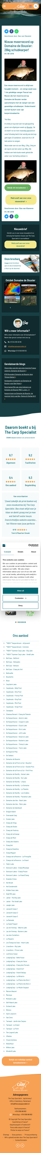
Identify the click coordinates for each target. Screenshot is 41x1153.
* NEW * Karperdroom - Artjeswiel (18, 643)
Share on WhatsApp (16, 31)
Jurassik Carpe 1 (12, 909)
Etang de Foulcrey (12, 830)
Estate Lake (10, 819)
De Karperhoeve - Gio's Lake (16, 729)
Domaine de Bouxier (13, 759)
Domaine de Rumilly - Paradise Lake (18, 796)
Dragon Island (11, 811)
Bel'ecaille (9, 673)
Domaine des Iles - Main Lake (16, 804)
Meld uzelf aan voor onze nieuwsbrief (21, 200)
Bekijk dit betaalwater (16, 187)
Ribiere (8, 1010)
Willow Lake (10, 1047)
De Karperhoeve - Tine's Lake (16, 748)
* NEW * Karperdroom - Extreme (17, 647)
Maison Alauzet (11, 991)
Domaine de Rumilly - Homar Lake (17, 774)
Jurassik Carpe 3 (12, 916)
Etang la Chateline (12, 849)
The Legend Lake (12, 1032)
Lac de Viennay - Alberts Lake (16, 927)
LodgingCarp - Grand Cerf (15, 969)
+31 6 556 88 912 (20, 1111)
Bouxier (29, 127)
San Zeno (9, 1017)
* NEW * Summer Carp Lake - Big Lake (19, 650)
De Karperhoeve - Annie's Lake (16, 718)
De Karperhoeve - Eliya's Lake (16, 725)
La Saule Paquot (11, 924)
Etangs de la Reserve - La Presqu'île (18, 856)
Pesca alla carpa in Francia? (20, 1127)
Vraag (6, 263)
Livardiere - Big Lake (13, 946)
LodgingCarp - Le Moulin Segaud (17, 987)
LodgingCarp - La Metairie (15, 976)
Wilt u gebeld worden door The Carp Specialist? (21, 1137)
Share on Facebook (11, 31)
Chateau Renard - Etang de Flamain (18, 714)
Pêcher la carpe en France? (20, 1130)
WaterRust (10, 1044)
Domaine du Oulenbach (14, 808)
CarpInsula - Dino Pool (13, 692)
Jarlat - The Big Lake (13, 898)
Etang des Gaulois (12, 841)
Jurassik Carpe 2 (12, 913)
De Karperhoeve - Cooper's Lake (17, 722)
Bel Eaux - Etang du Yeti (14, 669)
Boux (8, 680)
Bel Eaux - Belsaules (13, 662)
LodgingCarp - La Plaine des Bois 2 (18, 984)
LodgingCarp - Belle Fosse (15, 957)
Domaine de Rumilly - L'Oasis (16, 782)
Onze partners (17, 1134)
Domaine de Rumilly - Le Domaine (17, 785)
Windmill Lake (11, 1051)
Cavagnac (9, 710)
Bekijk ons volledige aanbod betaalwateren (20, 1061)
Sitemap (6, 1134)
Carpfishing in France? (20, 1122)
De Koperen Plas (12, 752)
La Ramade (10, 920)
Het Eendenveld (11, 886)
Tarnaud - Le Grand (12, 1025)
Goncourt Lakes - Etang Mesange (17, 868)
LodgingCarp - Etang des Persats (17, 965)
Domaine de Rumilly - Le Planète (17, 789)
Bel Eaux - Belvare (12, 665)
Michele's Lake (11, 999)
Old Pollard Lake (11, 1002)
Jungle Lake (10, 905)
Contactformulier (21, 1140)
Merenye (9, 995)
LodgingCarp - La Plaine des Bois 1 (18, 980)
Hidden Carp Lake (12, 890)
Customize (19, 598)
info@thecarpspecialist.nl (17, 346)
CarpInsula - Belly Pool (14, 688)
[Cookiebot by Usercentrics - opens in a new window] (28, 545)
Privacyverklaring (31, 1134)
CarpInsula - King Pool (13, 699)
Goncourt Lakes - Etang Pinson (16, 871)
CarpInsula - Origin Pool (14, 707)
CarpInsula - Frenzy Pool (14, 695)
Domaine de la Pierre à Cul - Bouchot (18, 763)
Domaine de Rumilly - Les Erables (17, 793)
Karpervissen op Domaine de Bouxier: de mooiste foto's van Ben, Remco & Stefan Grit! (20, 394)
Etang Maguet (11, 853)
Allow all (20, 591)
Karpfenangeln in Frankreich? (20, 1125)
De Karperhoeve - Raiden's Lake (17, 740)
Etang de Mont (11, 838)
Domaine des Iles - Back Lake (16, 800)
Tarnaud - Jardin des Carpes (16, 1021)
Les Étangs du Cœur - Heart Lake (17, 942)
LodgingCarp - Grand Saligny (16, 972)
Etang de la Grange (12, 834)
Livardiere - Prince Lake (14, 950)
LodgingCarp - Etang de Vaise (16, 961)
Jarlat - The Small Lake (14, 901)
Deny (20, 606)
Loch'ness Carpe (12, 954)
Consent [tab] (7, 552)
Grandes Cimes (11, 879)
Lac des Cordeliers (12, 935)
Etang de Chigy (11, 823)
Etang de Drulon (11, 826)
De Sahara (9, 755)
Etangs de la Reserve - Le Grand (17, 860)
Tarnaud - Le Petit (12, 1029)
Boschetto (9, 677)
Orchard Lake (10, 1006)
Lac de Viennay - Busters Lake (16, 931)
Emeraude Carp (11, 815)
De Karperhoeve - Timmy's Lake (17, 744)
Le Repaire (10, 939)
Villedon (9, 1036)
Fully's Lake (10, 864)
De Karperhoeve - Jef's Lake (16, 733)
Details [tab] (20, 552)
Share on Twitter (6, 31)
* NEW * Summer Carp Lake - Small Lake (20, 654)
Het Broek (9, 883)
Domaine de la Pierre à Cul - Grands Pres (20, 767)
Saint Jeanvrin (11, 1014)
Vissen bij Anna (11, 1040)
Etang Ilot (9, 845)
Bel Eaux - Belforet (12, 658)
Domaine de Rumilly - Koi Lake (16, 778)
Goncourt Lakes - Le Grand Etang (17, 875)
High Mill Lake (10, 894)
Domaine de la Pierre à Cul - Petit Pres (19, 770)
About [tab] (33, 552)
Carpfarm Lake (11, 684)
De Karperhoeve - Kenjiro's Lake (17, 737)
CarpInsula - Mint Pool (13, 703)
